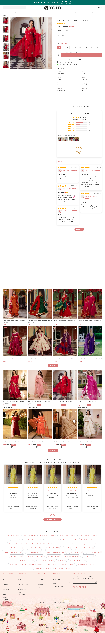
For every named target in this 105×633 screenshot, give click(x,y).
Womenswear (36, 12)
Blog (19, 592)
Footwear (64, 12)
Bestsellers (25, 12)
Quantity (60, 36)
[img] (62, 168)
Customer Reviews (23, 584)
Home (4, 15)
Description (79, 97)
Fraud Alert (41, 577)
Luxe (98, 12)
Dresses (5, 587)
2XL (80, 47)
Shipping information (79, 101)
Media (20, 587)
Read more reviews (52, 519)
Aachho (60, 17)
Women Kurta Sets (8, 582)
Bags (72, 12)
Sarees (5, 579)
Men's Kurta (6, 592)
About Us (20, 577)
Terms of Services (58, 586)
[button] (61, 24)
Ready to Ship (90, 12)
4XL (91, 47)
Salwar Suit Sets (7, 577)
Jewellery (79, 12)
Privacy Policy (57, 579)
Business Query (22, 589)
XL (75, 47)
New (6, 12)
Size (58, 43)
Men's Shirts (6, 589)
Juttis (4, 594)
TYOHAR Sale (14, 12)
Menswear (46, 12)
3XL (86, 47)
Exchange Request (43, 582)
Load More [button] (79, 229)
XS (59, 47)
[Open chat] (101, 623)
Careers (20, 582)
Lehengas (5, 584)
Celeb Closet (21, 594)
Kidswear (55, 12)
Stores (20, 579)
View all (53, 365)
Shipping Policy (57, 577)
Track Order (41, 579)
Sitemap (40, 584)
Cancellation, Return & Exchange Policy (62, 582)
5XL (97, 47)
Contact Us (41, 587)
